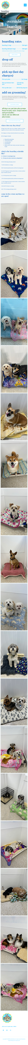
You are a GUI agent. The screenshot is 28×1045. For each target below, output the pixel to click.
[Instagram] (7, 1030)
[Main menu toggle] (25, 5)
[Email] (10, 1030)
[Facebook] (3, 1030)
